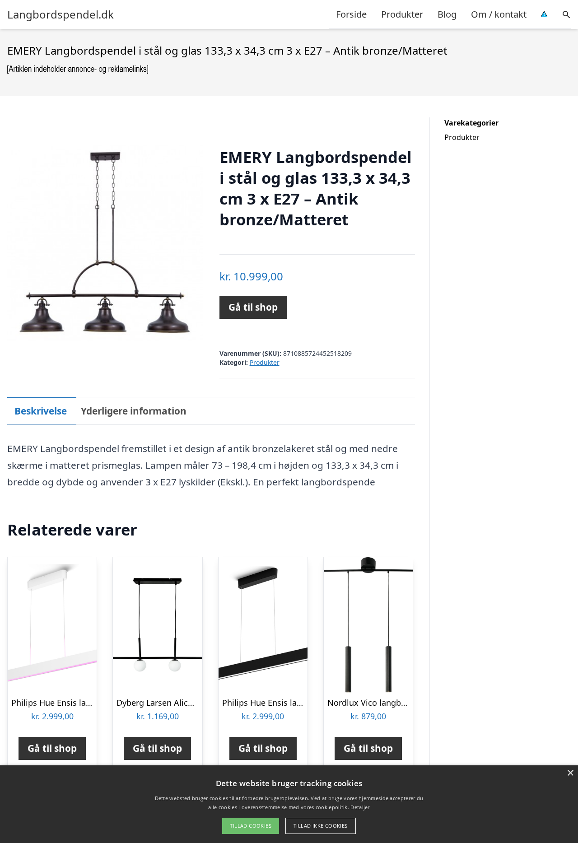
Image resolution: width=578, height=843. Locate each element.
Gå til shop (253, 307)
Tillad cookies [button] (250, 825)
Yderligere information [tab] (133, 411)
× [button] (570, 773)
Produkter (402, 14)
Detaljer (359, 807)
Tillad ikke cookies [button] (321, 825)
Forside (351, 14)
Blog (447, 14)
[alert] (289, 804)
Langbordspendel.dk (60, 14)
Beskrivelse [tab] (40, 411)
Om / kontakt (499, 14)
